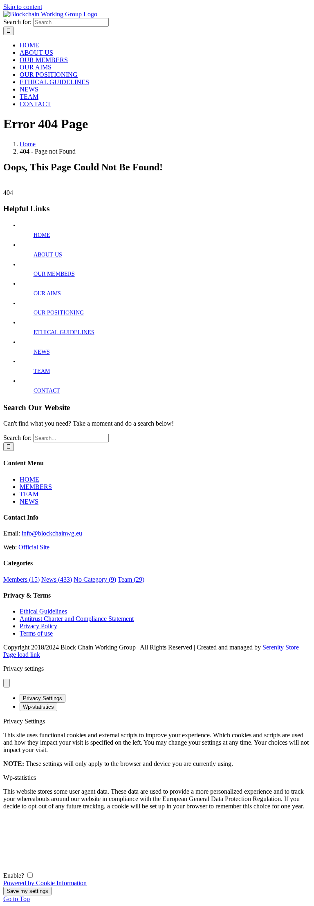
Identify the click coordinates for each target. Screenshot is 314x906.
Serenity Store (280, 647)
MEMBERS (36, 486)
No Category (95, 579)
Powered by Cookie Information (45, 882)
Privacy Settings (42, 698)
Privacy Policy (38, 626)
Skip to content (22, 6)
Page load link (21, 654)
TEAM (42, 371)
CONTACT (47, 391)
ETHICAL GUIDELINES (64, 332)
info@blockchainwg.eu (52, 533)
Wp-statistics (38, 707)
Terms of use (36, 633)
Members (21, 579)
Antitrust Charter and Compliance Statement (77, 618)
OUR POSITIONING (59, 313)
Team (131, 579)
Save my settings (27, 891)
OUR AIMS (47, 293)
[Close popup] (6, 683)
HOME (42, 235)
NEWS (42, 352)
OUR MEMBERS (54, 274)
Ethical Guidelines (43, 611)
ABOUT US (48, 255)
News (56, 579)
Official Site (33, 547)
